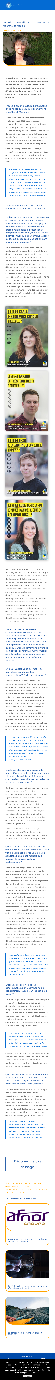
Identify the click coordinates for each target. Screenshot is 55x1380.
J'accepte (27, 1376)
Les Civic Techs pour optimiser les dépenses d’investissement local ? (27, 1287)
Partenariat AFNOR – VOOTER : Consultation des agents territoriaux (27, 1240)
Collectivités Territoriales (12, 31)
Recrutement (26, 1356)
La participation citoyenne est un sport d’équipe (25, 1333)
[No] (52, 1369)
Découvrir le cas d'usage (27, 1164)
